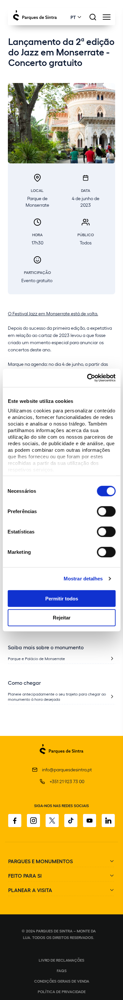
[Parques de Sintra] (61, 757)
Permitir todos (61, 598)
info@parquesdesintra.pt (67, 769)
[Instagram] (33, 820)
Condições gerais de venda (61, 981)
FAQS (62, 970)
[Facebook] (14, 820)
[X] (52, 820)
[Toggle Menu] (106, 19)
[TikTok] (70, 820)
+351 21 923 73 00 (67, 781)
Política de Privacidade (62, 991)
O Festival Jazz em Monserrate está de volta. (53, 313)
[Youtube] (89, 820)
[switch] (106, 511)
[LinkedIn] (108, 820)
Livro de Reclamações (61, 960)
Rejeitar (62, 617)
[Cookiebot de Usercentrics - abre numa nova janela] (87, 378)
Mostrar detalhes (83, 578)
